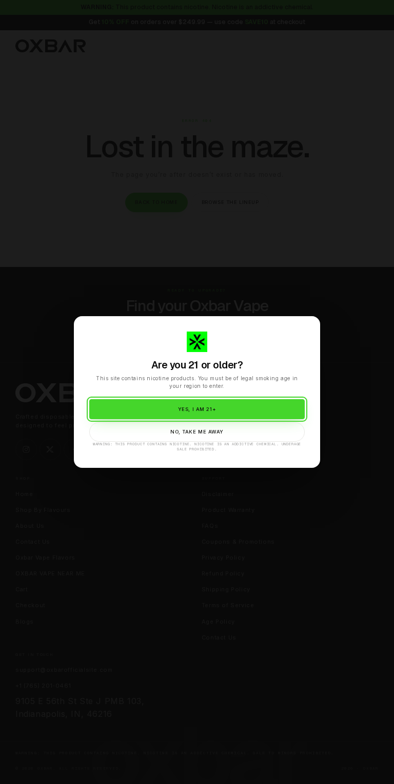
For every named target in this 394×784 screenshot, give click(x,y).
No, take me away (197, 432)
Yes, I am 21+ (197, 409)
